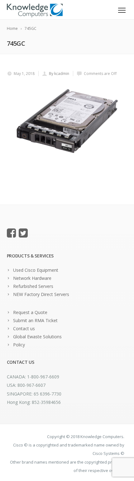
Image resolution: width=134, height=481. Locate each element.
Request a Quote (30, 312)
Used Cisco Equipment (35, 270)
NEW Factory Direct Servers (41, 294)
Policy (19, 345)
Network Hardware (32, 278)
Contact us (24, 328)
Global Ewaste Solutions (37, 337)
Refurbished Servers (33, 286)
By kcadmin (59, 73)
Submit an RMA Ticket (35, 320)
